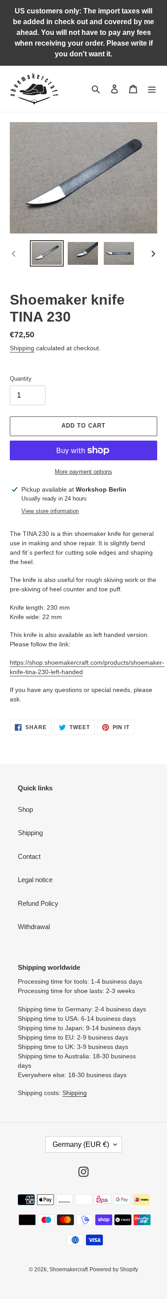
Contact (29, 856)
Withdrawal (34, 926)
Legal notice (35, 879)
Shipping (22, 348)
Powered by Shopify (114, 1269)
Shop (25, 809)
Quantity (21, 378)
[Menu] (152, 88)
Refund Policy (38, 903)
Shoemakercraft (68, 1269)
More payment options (83, 471)
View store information (50, 511)
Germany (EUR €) (81, 1144)
